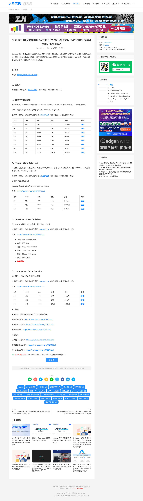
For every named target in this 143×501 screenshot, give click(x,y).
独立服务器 (66, 4)
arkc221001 (32, 90)
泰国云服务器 (18, 394)
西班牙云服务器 (33, 398)
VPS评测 (86, 4)
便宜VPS (115, 4)
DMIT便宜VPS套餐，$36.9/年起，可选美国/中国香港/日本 (46, 355)
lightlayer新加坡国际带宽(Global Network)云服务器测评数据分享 (21, 467)
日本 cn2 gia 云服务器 (37, 391)
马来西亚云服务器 (51, 402)
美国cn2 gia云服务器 (32, 394)
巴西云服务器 (79, 387)
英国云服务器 (72, 394)
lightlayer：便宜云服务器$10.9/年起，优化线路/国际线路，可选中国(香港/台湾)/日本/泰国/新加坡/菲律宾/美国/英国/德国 (82, 442)
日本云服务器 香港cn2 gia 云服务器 (74, 391)
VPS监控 (54, 4)
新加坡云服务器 (22, 391)
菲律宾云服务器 (20, 398)
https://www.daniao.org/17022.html (40, 324)
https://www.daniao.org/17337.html (30, 234)
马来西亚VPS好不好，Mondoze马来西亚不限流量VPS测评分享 (62, 467)
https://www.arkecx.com (27, 75)
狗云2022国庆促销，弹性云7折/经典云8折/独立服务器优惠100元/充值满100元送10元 (31, 412)
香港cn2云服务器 (70, 398)
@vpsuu (106, 45)
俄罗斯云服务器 (55, 387)
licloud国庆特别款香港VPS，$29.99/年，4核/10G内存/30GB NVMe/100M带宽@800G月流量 (74, 412)
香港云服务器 (83, 398)
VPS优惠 (76, 4)
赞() (61, 48)
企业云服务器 (42, 387)
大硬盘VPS (126, 4)
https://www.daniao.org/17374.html (30, 286)
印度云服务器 (68, 387)
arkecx (21, 387)
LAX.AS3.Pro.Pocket (77, 488)
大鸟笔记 (15, 3)
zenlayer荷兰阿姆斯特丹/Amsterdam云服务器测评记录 (62, 440)
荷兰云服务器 (84, 394)
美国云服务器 (61, 394)
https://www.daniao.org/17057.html (38, 319)
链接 (82, 124)
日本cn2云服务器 (53, 391)
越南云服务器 (45, 398)
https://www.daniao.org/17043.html (37, 330)
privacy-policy (82, 493)
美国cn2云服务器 (48, 394)
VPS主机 (105, 4)
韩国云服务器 (57, 398)
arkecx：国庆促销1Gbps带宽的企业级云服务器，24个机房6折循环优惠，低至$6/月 (60, 368)
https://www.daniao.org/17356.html (31, 191)
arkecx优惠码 (30, 387)
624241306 (108, 43)
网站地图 (74, 493)
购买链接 (20, 261)
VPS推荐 (96, 4)
